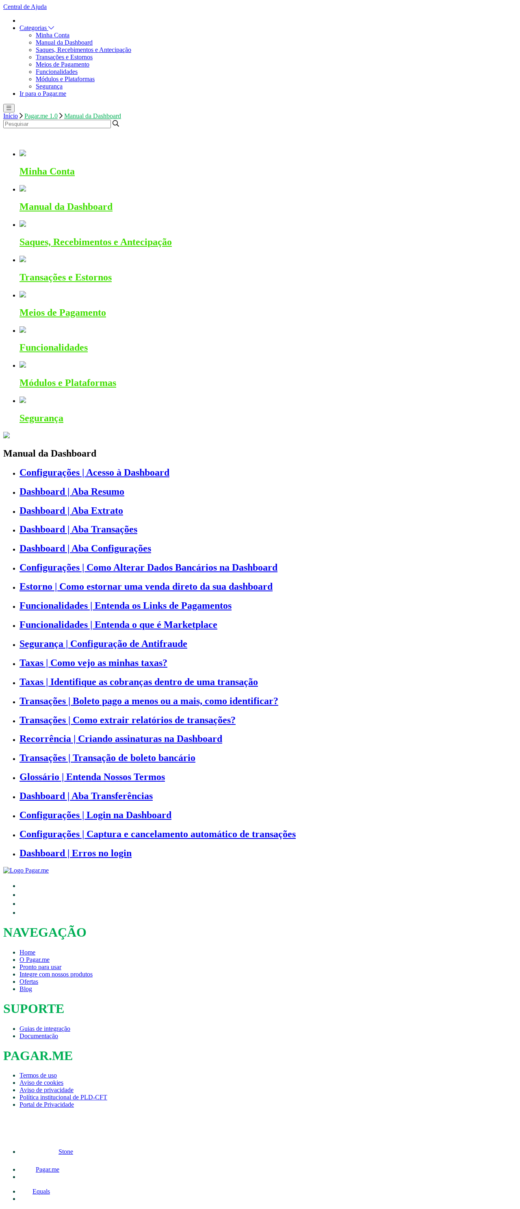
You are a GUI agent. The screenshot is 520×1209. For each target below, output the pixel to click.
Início (10, 115)
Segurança (49, 86)
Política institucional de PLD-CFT (63, 1097)
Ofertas (29, 981)
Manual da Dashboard (64, 42)
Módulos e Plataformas (65, 78)
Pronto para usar (40, 966)
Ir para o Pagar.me (43, 93)
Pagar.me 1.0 (41, 115)
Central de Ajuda (25, 6)
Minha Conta (52, 35)
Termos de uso (38, 1075)
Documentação (39, 1035)
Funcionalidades (57, 71)
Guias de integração (45, 1028)
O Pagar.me (35, 959)
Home (27, 952)
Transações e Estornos (64, 57)
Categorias (34, 27)
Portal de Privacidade (47, 1104)
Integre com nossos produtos (56, 974)
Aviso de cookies (41, 1082)
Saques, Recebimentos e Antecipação (83, 49)
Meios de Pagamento (62, 64)
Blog (26, 988)
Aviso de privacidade (47, 1089)
